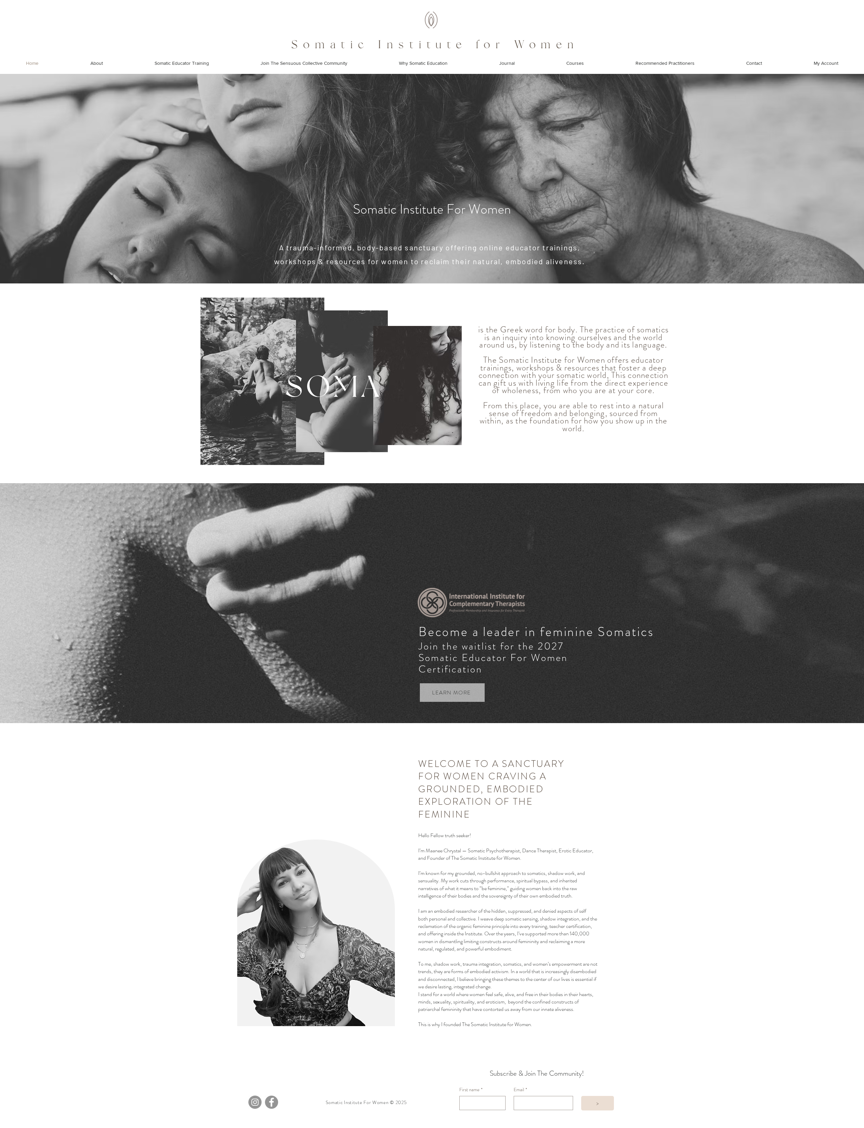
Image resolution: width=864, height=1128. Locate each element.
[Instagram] (255, 1102)
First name (471, 1089)
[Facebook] (271, 1102)
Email (520, 1089)
